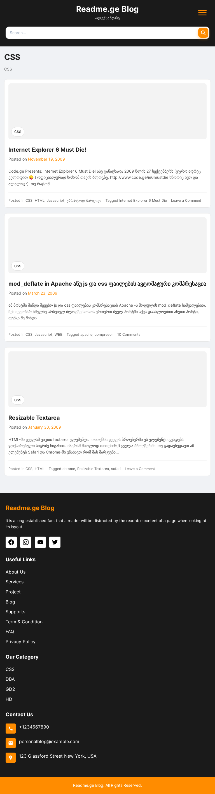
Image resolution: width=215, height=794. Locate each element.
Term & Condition (24, 621)
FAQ (10, 631)
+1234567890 (34, 727)
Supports (15, 611)
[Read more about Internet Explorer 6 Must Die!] (107, 111)
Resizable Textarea (34, 417)
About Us (15, 572)
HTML (40, 200)
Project (13, 592)
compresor (104, 334)
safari (116, 469)
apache (86, 334)
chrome (68, 469)
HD (9, 699)
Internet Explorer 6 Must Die (143, 200)
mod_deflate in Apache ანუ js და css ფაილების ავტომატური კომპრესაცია (107, 283)
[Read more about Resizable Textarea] (107, 379)
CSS (17, 132)
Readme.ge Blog (107, 9)
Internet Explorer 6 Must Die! (47, 149)
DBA (10, 679)
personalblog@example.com (49, 741)
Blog (10, 602)
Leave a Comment (186, 200)
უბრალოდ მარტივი (84, 200)
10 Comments (129, 334)
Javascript (55, 200)
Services (15, 581)
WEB (58, 334)
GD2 (10, 689)
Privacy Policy (21, 641)
